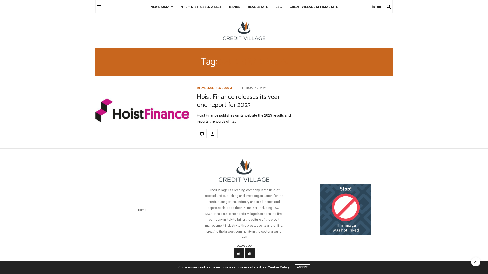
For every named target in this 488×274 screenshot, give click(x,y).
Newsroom (159, 7)
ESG (279, 7)
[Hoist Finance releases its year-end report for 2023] (142, 112)
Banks (234, 7)
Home (142, 210)
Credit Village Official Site (313, 7)
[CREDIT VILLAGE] (244, 30)
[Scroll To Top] (475, 261)
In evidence (205, 88)
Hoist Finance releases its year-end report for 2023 (239, 101)
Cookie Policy (279, 267)
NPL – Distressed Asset (201, 7)
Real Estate (258, 7)
